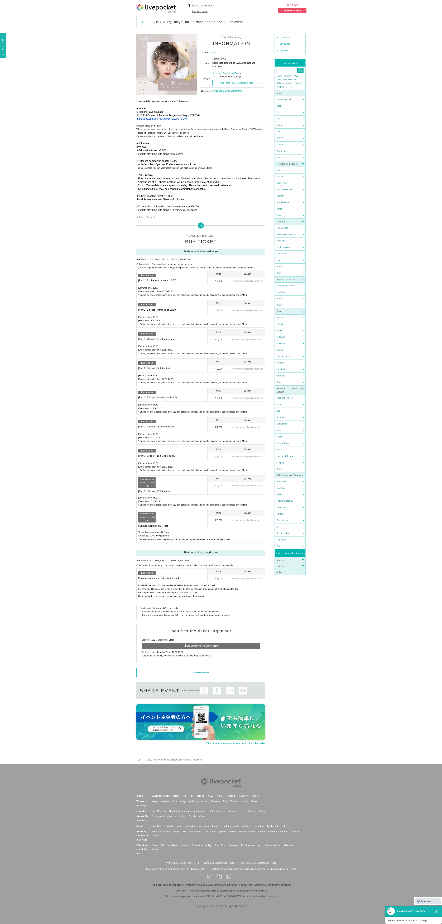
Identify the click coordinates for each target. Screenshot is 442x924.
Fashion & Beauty (284, 456)
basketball (281, 376)
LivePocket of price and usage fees (165, 868)
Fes (278, 119)
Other (279, 157)
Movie (288, 83)
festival (279, 494)
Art (277, 527)
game (279, 430)
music (279, 93)
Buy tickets (285, 44)
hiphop (279, 125)
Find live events (200, 11)
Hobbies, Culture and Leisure (142, 835)
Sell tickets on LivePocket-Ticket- (259, 862)
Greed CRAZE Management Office (228, 91)
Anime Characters (286, 279)
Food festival (282, 520)
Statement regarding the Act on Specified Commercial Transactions (248, 868)
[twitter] (211, 876)
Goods (279, 266)
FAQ (293, 868)
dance (279, 209)
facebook (217, 690)
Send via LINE (230, 690)
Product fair (281, 481)
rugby (279, 330)
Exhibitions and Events (288, 475)
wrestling (280, 343)
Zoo (278, 411)
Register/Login (292, 10)
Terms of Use (198, 868)
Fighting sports (283, 356)
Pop (278, 112)
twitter (204, 690)
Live (278, 260)
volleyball (280, 337)
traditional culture (284, 189)
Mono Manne (282, 202)
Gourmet (298, 83)
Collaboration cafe (285, 285)
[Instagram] (230, 876)
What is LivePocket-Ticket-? (180, 862)
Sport (279, 311)
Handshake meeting (285, 234)
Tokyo (237, 73)
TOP (138, 760)
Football (280, 324)
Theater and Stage (286, 163)
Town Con (281, 507)
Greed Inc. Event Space (223, 73)
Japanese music (284, 99)
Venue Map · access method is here (236, 83)
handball (280, 369)
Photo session (289, 79)
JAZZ (278, 131)
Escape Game (283, 443)
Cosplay (280, 87)
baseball (280, 317)
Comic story (281, 183)
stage (279, 170)
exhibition (281, 241)
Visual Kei (281, 151)
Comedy (288, 76)
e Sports (280, 363)
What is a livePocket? (203, 5)
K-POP (279, 138)
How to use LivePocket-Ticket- (218, 862)
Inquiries (284, 50)
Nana (215, 52)
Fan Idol (280, 221)
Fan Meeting (282, 228)
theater (279, 176)
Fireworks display (284, 501)
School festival (283, 533)
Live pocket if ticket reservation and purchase (156, 8)
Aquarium (281, 417)
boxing (279, 350)
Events (280, 566)
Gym (278, 404)
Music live (281, 560)
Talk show (281, 254)
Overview (284, 37)
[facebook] (221, 876)
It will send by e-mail (243, 690)
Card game (281, 424)
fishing (279, 437)
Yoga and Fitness (284, 398)
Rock (278, 106)
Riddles (280, 83)
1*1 (291, 87)
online (279, 76)
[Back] (142, 21)
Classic (279, 144)
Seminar (280, 514)
